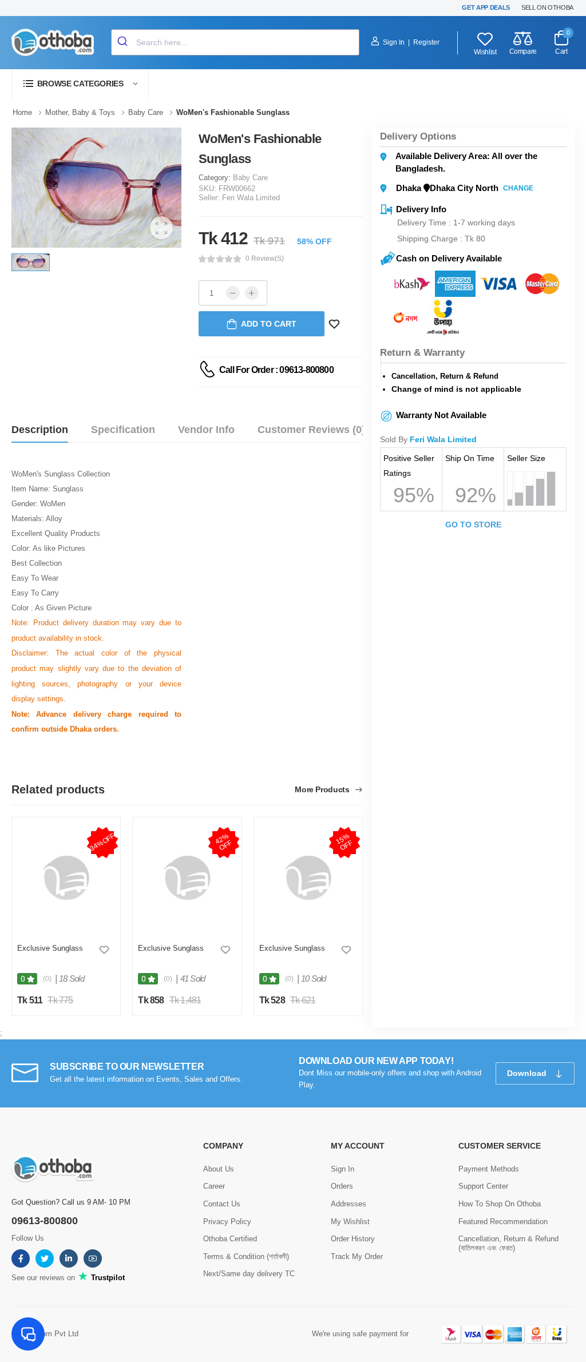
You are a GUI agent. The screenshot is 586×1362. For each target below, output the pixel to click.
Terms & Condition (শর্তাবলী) (246, 1256)
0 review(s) (265, 258)
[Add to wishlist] (104, 949)
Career (214, 1186)
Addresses (348, 1204)
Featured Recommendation (503, 1221)
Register (426, 42)
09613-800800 (44, 1221)
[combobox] (235, 42)
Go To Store (473, 524)
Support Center (483, 1186)
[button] (80, 83)
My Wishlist (350, 1221)
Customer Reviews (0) (311, 429)
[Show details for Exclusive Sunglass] (66, 878)
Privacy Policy (227, 1221)
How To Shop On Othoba (499, 1204)
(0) (47, 978)
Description (39, 429)
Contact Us (221, 1204)
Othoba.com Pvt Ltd (44, 1333)
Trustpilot (107, 1277)
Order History (353, 1238)
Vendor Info (206, 429)
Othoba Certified (230, 1238)
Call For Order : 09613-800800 (276, 370)
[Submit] (124, 42)
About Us (218, 1169)
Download (528, 1073)
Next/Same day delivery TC (249, 1273)
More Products (323, 789)
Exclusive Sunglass (50, 948)
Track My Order (357, 1256)
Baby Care (250, 177)
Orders (342, 1186)
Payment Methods (488, 1169)
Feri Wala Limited (251, 197)
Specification (123, 429)
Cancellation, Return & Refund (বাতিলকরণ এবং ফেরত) (508, 1243)
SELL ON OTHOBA (547, 7)
